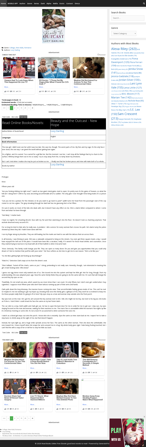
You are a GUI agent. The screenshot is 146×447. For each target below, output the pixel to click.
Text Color (6, 117)
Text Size (23, 117)
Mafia (55, 3)
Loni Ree (126, 91)
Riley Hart (124, 110)
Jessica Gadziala (122, 76)
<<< (4, 108)
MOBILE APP (13, 3)
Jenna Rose (123, 73)
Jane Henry (123, 69)
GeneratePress (105, 443)
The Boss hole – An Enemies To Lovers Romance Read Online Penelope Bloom (27, 436)
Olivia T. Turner (118, 104)
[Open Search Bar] (144, 3)
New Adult (19, 48)
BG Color (15, 117)
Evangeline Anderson (121, 59)
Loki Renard (116, 91)
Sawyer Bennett (126, 119)
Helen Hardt (121, 66)
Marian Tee (121, 97)
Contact (69, 3)
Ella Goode (131, 55)
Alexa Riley (124, 48)
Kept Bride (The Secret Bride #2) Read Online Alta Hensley (21, 433)
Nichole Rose (136, 100)
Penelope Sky (118, 106)
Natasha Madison (121, 101)
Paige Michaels (132, 104)
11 (21, 108)
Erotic (62, 3)
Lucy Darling (15, 50)
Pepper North (130, 106)
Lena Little (133, 87)
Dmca (77, 3)
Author (22, 3)
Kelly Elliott (125, 84)
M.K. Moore (130, 93)
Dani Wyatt (119, 55)
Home (3, 3)
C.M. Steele (126, 53)
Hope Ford (133, 65)
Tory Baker (126, 122)
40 (32, 108)
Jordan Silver (129, 79)
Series (36, 3)
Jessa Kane (135, 73)
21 (25, 108)
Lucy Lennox (116, 94)
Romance (27, 48)
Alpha (49, 3)
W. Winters (136, 122)
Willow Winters (117, 125)
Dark (43, 3)
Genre (29, 3)
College (12, 48)
